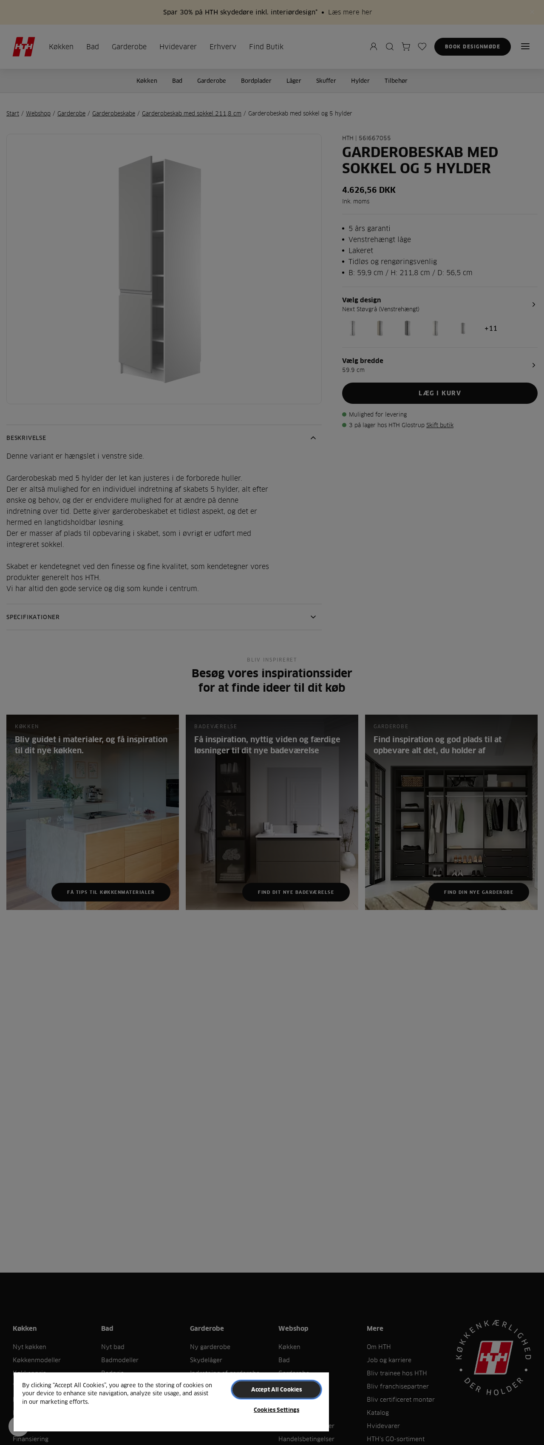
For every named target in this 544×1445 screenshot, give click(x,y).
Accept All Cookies (276, 1389)
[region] (171, 1401)
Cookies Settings (276, 1409)
